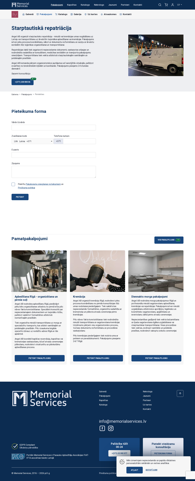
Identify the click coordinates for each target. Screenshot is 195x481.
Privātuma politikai (26, 187)
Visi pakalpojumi (168, 240)
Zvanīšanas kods (19, 136)
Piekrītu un (40, 186)
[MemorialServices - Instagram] (111, 428)
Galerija (77, 14)
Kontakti (138, 5)
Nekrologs (99, 5)
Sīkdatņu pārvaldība (29, 447)
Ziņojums (16, 163)
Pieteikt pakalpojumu (40, 358)
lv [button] (178, 4)
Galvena (15, 94)
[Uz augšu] (180, 393)
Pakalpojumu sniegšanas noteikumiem (43, 184)
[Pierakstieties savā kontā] (172, 5)
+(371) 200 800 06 (24, 81)
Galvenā (29, 14)
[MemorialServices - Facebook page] (102, 428)
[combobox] (33, 141)
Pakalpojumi (57, 5)
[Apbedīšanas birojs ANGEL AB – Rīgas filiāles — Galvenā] (15, 14)
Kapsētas (72, 5)
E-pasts (15, 149)
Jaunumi (112, 5)
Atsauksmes (110, 14)
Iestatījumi (151, 470)
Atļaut (134, 470)
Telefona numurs (61, 136)
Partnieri (125, 5)
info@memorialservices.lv (122, 421)
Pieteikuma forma (163, 453)
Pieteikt (20, 197)
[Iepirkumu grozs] (166, 5)
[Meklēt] (160, 5)
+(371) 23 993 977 (119, 453)
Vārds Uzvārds (18, 122)
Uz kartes (93, 14)
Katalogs (85, 5)
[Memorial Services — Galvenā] (20, 4)
